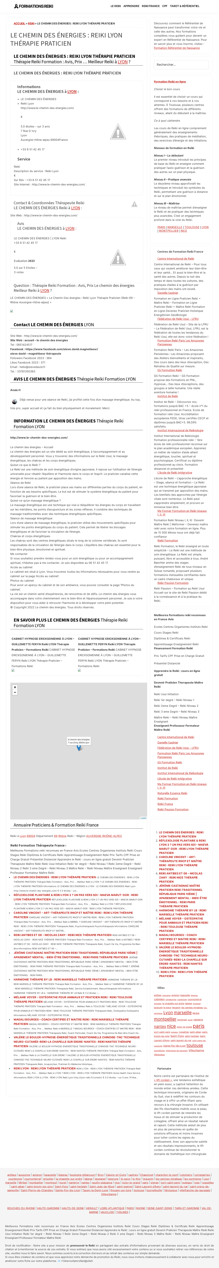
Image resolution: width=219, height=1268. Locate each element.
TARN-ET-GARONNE (187, 1208)
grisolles (158, 1004)
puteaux (174, 1032)
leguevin (176, 1007)
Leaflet (143, 818)
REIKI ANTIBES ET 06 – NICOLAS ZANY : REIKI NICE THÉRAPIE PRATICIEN (63, 935)
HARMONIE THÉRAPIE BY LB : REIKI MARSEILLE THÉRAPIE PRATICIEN (60, 979)
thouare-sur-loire (120, 1190)
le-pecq (167, 1007)
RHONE (140, 1208)
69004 (31, 836)
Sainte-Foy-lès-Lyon (174, 1045)
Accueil (19, 23)
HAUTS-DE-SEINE (73, 1208)
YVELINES (122, 1212)
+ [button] (15, 687)
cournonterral (195, 999)
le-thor (136, 1178)
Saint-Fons (177, 1036)
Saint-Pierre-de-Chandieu (37, 1190)
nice (171, 1026)
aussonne (166, 995)
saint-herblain (192, 1036)
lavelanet (197, 1004)
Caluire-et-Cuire (116, 1174)
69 (55, 836)
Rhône (62, 836)
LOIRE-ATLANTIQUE (112, 1208)
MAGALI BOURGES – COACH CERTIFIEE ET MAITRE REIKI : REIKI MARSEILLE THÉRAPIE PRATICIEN (182, 939)
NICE (184, 231)
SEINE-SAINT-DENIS (159, 1208)
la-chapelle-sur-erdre (173, 1003)
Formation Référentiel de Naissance (177, 48)
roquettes (184, 1032)
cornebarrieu (170, 999)
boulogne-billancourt (83, 1174)
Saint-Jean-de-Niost (101, 1186)
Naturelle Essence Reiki (172, 793)
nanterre (198, 1019)
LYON (123, 61)
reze (197, 1182)
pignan (155, 1182)
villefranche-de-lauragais (177, 1051)
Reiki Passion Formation (173, 583)
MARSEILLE (174, 227)
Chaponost (146, 1174)
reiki (31, 23)
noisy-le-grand (184, 1027)
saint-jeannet (125, 1186)
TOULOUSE (191, 227)
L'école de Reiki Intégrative (174, 779)
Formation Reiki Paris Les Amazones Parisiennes (180, 342)
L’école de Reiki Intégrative (174, 472)
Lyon (23, 836)
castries (133, 1174)
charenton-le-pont (167, 1174)
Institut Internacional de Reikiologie (180, 430)
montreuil (182, 1019)
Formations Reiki (36, 6)
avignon (175, 995)
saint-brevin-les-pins (40, 1186)
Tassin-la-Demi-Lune (95, 1190)
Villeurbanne (196, 1050)
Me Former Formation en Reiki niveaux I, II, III (182, 513)
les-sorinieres (192, 1178)
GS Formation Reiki (169, 370)
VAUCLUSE (107, 1212)
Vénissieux (159, 1054)
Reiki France (165, 804)
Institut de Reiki (167, 396)
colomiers (159, 999)
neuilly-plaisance (102, 1182)
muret (190, 1020)
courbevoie (182, 999)
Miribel (195, 1013)
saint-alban (195, 1032)
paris (198, 1026)
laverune (158, 1007)
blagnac (194, 995)
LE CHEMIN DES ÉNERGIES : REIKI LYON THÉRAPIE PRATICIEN (55, 877)
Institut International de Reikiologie (180, 773)
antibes (158, 995)
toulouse (194, 1045)
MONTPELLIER (168, 231)
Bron (101, 1174)
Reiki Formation (167, 540)
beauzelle (185, 995)
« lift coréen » (163, 1080)
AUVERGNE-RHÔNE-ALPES (104, 836)
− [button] (15, 692)
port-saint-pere (162, 1032)
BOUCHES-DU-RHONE (21, 1208)
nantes (160, 1026)
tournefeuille (159, 1051)
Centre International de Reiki (175, 259)
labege (188, 1003)
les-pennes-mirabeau (192, 1007)
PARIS (161, 227)
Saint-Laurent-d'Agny (148, 1186)
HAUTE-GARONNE (48, 1208)
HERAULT (92, 1208)
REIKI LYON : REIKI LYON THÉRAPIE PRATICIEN (45, 1068)
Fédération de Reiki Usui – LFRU (178, 319)
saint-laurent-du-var (181, 1040)
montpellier (165, 1019)
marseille (183, 1012)
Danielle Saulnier (167, 293)
